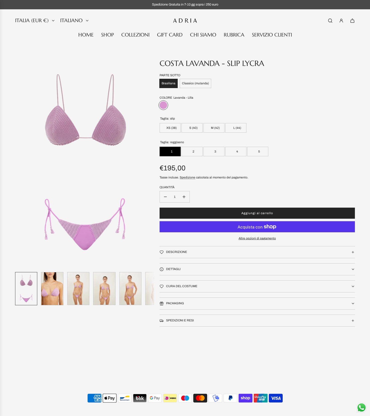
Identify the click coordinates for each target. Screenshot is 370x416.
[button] (19, 163)
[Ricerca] (330, 20)
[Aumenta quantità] (184, 196)
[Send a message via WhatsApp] (361, 407)
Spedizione (187, 177)
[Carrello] (352, 20)
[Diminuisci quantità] (165, 196)
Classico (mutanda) (195, 83)
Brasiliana (168, 83)
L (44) (237, 128)
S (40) (193, 128)
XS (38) (171, 128)
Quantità (167, 187)
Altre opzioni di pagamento (257, 238)
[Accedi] (341, 20)
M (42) (215, 128)
